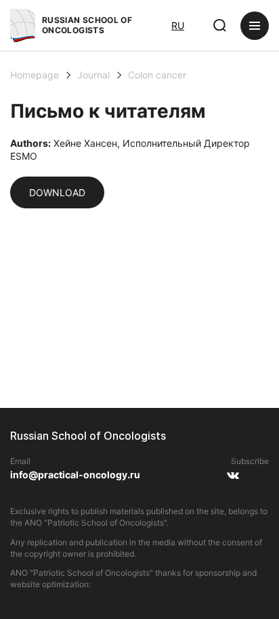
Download (57, 192)
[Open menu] (254, 26)
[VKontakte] (232, 481)
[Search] (220, 26)
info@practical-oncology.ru (75, 474)
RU (177, 25)
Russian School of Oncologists (87, 25)
